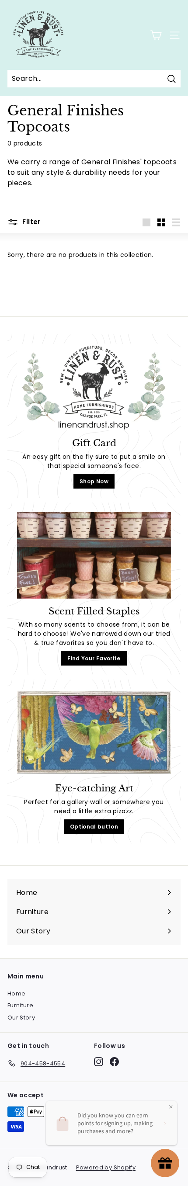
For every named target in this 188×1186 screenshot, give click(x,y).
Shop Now (94, 481)
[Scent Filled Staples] (94, 555)
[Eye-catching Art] (94, 732)
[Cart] (156, 35)
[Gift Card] (94, 387)
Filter (31, 221)
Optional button (94, 826)
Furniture (20, 1005)
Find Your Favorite (93, 658)
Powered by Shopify (106, 1167)
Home (16, 993)
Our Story (21, 1017)
